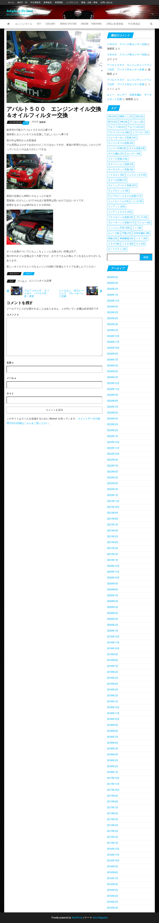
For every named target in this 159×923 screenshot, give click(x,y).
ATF (39, 23)
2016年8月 (112, 872)
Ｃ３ (140, 243)
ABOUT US (22, 2)
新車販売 (48, 2)
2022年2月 (112, 489)
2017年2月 (112, 837)
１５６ (113, 243)
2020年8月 (112, 589)
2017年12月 (113, 778)
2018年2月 (112, 766)
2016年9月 (112, 866)
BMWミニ (126, 116)
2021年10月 (113, 507)
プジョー (144, 222)
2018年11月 (113, 713)
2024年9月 (112, 353)
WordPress (77, 917)
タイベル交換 (117, 180)
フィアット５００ (120, 212)
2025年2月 (112, 330)
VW (123, 121)
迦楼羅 (42, 122)
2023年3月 (112, 424)
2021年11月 (113, 501)
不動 (126, 233)
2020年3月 (112, 619)
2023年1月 (112, 436)
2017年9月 (112, 795)
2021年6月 (112, 530)
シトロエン (116, 174)
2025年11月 (113, 300)
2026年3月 (112, 282)
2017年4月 (112, 825)
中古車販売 (35, 2)
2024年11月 (113, 341)
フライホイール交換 (120, 217)
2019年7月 (112, 666)
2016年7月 (112, 878)
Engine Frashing (91, 23)
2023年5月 (112, 418)
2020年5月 (112, 607)
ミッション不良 (119, 227)
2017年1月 (112, 842)
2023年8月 (112, 400)
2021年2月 (112, 554)
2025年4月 (112, 318)
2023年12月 (113, 383)
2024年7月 (112, 359)
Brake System (68, 23)
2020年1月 (112, 630)
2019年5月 (112, 677)
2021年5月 (112, 536)
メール (11, 378)
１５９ (127, 243)
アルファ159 (116, 127)
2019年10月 (113, 648)
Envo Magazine (100, 917)
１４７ (141, 238)
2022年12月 (113, 442)
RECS (112, 121)
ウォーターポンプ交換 (122, 137)
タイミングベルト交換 (122, 185)
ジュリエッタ (136, 174)
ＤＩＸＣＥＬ (117, 249)
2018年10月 (113, 719)
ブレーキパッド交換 (121, 222)
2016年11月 (113, 854)
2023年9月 (112, 394)
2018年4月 (112, 754)
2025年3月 (112, 324)
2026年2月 (112, 288)
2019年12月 (113, 636)
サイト (10, 393)
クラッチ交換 (117, 158)
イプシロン (140, 132)
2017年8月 (112, 801)
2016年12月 (113, 848)
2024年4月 (112, 371)
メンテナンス (72, 2)
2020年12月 (113, 565)
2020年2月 (112, 624)
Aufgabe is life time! (20, 11)
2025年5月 (112, 312)
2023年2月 (112, 430)
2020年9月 (112, 583)
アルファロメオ (119, 132)
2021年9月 (112, 512)
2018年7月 (112, 736)
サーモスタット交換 (120, 169)
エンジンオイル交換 (40, 280)
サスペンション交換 (120, 164)
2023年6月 (112, 412)
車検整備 (126, 238)
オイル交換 (137, 148)
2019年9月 (112, 654)
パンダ (137, 201)
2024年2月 (112, 377)
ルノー (113, 233)
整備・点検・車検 (89, 2)
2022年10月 (113, 453)
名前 (10, 362)
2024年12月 (113, 336)
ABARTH (29, 274)
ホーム (11, 2)
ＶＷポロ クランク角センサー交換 (127, 44)
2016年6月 (112, 884)
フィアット (116, 206)
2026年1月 (112, 294)
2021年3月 (112, 548)
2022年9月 (112, 459)
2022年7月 (112, 465)
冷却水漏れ (142, 233)
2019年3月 (112, 689)
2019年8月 (112, 660)
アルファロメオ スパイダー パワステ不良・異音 (36, 293)
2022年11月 (113, 448)
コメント (12, 314)
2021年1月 (112, 560)
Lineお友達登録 (114, 23)
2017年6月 (112, 813)
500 (112, 116)
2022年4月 (112, 483)
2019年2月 (112, 695)
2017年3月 (112, 831)
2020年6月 (112, 601)
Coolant (50, 23)
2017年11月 (113, 783)
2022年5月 (112, 477)
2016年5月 (112, 890)
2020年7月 (112, 595)
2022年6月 (112, 471)
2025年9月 (112, 306)
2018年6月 (112, 742)
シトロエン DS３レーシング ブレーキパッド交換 (71, 293)
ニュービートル (118, 201)
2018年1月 (112, 772)
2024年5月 (112, 365)
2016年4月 (112, 895)
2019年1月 (112, 701)
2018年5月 (112, 748)
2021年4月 (112, 542)
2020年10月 (113, 577)
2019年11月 (113, 642)
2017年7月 (112, 807)
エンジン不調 (117, 148)
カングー (133, 153)
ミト (136, 227)
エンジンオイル (23, 23)
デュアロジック (118, 190)
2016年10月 (113, 860)
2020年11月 (113, 571)
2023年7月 (112, 406)
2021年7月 (112, 524)
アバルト (22, 281)
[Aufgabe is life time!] (8, 24)
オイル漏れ (116, 153)
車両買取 (59, 2)
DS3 (139, 116)
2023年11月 (113, 389)
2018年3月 (112, 760)
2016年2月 (112, 907)
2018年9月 (112, 725)
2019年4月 (112, 683)
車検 (112, 238)
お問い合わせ (106, 2)
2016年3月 (112, 901)
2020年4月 (112, 613)
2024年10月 (113, 347)
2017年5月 (112, 819)
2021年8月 (112, 518)
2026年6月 (112, 277)
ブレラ (141, 217)
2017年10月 (113, 789)
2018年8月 (112, 730)
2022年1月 (112, 495)
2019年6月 (112, 672)
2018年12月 (113, 707)
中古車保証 (134, 23)
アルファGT (136, 127)
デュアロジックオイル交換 (124, 196)
